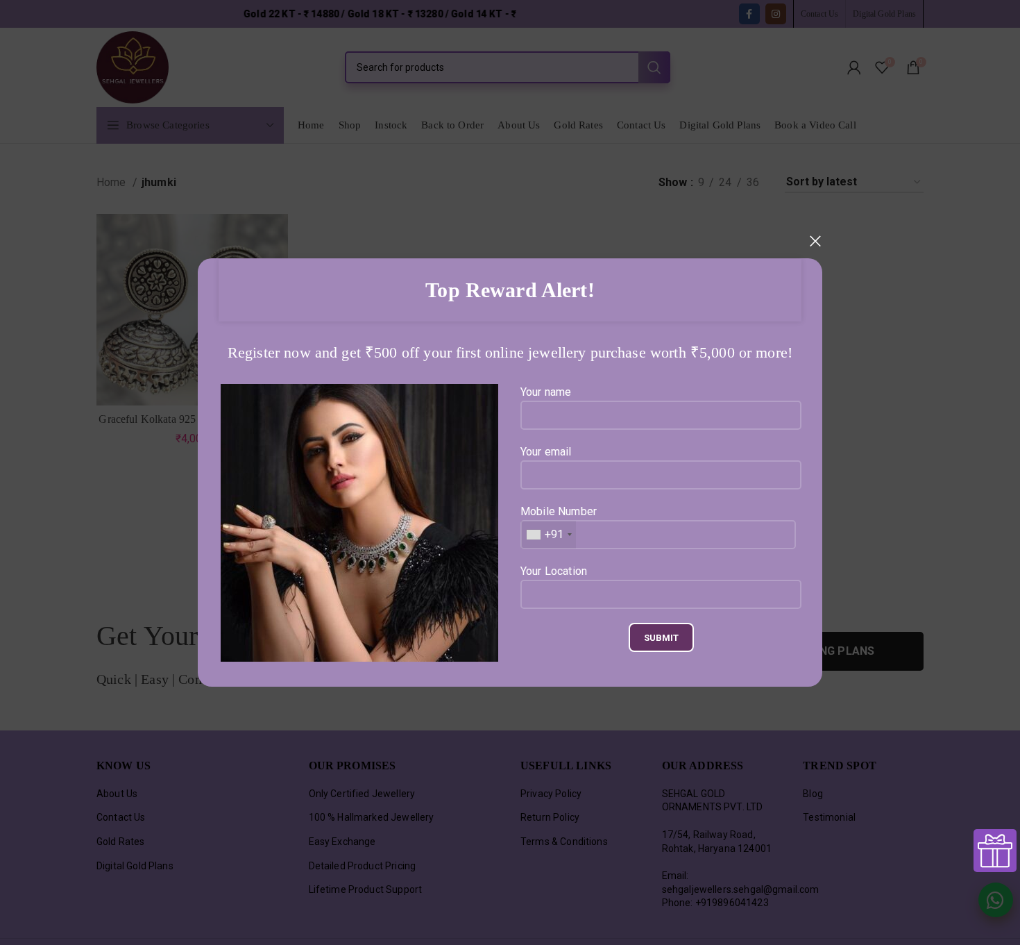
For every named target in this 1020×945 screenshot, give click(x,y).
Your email (546, 451)
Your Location (553, 571)
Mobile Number (558, 523)
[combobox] (548, 535)
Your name (545, 392)
